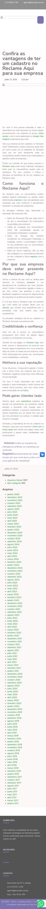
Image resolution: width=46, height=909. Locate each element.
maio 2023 (12, 588)
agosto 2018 (13, 753)
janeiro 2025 (13, 529)
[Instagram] (36, 7)
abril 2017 (11, 797)
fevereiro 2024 (14, 562)
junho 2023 (12, 585)
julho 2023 (12, 582)
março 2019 (12, 735)
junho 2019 (12, 727)
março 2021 (12, 665)
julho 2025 (12, 512)
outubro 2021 (13, 644)
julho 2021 (12, 653)
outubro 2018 (13, 750)
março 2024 (13, 559)
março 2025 (13, 523)
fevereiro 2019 (14, 738)
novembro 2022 (14, 606)
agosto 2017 (13, 785)
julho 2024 (12, 547)
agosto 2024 (13, 544)
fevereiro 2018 (14, 771)
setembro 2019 (14, 718)
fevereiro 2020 (14, 703)
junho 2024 (12, 550)
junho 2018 (12, 759)
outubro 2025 (13, 503)
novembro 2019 (14, 712)
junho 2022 (12, 621)
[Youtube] (39, 7)
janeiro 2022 (13, 635)
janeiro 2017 (13, 803)
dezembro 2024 (14, 532)
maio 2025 (12, 518)
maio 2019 (12, 729)
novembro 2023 (14, 571)
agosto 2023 (13, 579)
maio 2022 (12, 624)
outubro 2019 (13, 715)
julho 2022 (12, 618)
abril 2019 (12, 732)
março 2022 (13, 629)
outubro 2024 (13, 538)
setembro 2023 (14, 576)
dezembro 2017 (14, 777)
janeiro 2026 (13, 494)
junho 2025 (12, 515)
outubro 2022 (13, 609)
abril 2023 (12, 591)
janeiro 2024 (13, 565)
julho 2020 (12, 688)
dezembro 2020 (14, 674)
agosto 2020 (13, 685)
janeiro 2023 (13, 600)
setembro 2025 (14, 506)
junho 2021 (12, 656)
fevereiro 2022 (14, 632)
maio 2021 (12, 659)
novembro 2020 (14, 677)
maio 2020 (12, 694)
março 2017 (12, 800)
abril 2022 (12, 626)
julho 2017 (12, 788)
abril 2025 (12, 521)
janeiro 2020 (13, 706)
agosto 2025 (13, 509)
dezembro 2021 (14, 638)
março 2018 (12, 768)
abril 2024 (12, 556)
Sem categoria (14, 483)
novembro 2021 (14, 641)
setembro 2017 (14, 782)
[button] (40, 20)
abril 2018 (12, 765)
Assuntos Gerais (14, 480)
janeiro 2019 (13, 741)
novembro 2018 (14, 747)
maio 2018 (12, 762)
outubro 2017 (13, 780)
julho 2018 (12, 756)
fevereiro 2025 (14, 526)
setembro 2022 (14, 612)
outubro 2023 (13, 574)
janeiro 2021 (13, 671)
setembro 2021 (14, 647)
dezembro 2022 (14, 603)
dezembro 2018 (14, 744)
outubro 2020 (13, 679)
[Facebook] (41, 7)
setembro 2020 (14, 682)
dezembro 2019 (14, 709)
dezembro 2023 (14, 568)
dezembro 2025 (14, 497)
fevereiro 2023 (14, 597)
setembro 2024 (14, 541)
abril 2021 (12, 662)
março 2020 (13, 700)
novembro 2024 (14, 535)
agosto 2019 (13, 721)
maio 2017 (12, 794)
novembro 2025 (14, 500)
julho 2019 (12, 724)
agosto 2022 (13, 615)
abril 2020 (12, 697)
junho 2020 (12, 691)
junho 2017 (12, 791)
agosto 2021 (13, 650)
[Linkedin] (44, 7)
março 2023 (13, 594)
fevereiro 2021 (14, 668)
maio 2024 (12, 553)
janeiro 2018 (13, 774)
